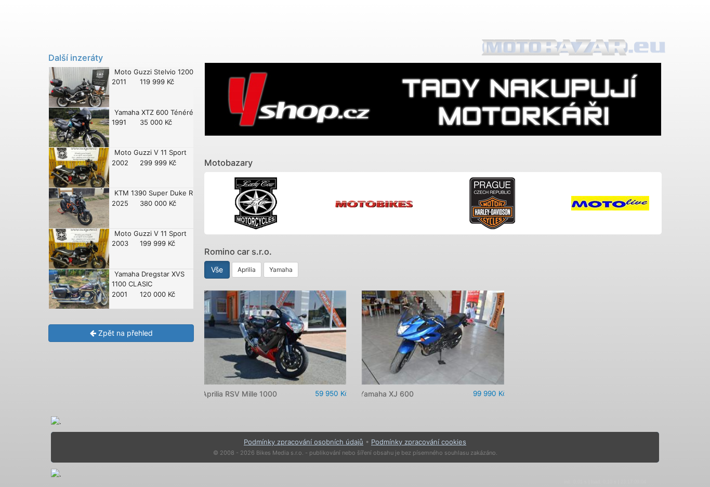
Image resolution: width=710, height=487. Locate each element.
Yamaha (281, 269)
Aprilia (247, 269)
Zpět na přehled (124, 332)
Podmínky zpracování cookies (418, 442)
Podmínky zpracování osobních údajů (303, 442)
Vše (217, 269)
